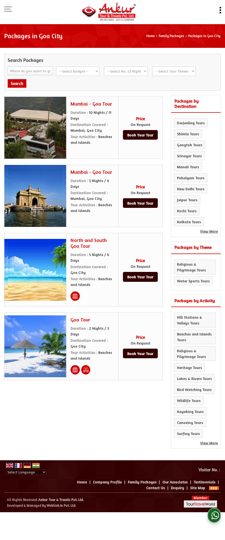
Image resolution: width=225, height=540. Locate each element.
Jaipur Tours (187, 199)
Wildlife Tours (189, 400)
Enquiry (177, 487)
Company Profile (107, 482)
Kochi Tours (186, 210)
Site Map (197, 487)
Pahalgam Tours (190, 177)
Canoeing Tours (190, 422)
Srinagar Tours (189, 155)
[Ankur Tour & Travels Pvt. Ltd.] (109, 12)
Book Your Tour (140, 135)
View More (209, 231)
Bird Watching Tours (194, 389)
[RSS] (214, 487)
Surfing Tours (188, 433)
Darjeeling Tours (191, 122)
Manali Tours (188, 166)
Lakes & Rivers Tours (194, 378)
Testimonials (204, 482)
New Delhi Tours (190, 188)
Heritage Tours (189, 367)
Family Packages (171, 36)
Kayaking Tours (190, 411)
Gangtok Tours (189, 144)
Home (150, 36)
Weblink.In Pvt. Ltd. (61, 505)
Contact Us (155, 487)
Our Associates (175, 482)
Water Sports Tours (193, 281)
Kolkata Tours (189, 221)
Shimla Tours (188, 133)
